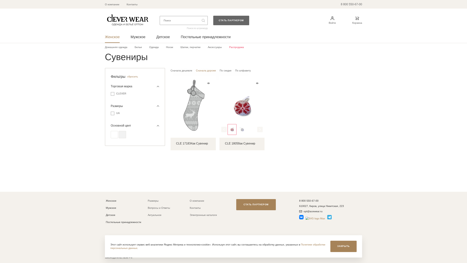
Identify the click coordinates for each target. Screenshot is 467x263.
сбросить (132, 76)
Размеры (153, 200)
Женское (111, 200)
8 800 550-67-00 (351, 4)
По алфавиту (243, 70)
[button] (224, 129)
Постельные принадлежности (123, 222)
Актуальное (154, 215)
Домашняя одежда (116, 47)
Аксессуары (215, 47)
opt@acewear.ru (313, 211)
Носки (169, 47)
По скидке (225, 70)
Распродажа (236, 47)
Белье (138, 47)
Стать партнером (231, 20)
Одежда (154, 47)
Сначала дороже (206, 70)
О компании (112, 4)
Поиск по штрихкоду (197, 28)
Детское (110, 215)
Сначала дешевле (181, 70)
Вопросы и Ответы (159, 207)
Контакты (132, 4)
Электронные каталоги (203, 215)
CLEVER (121, 93)
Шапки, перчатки (190, 47)
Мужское (111, 207)
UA (118, 113)
